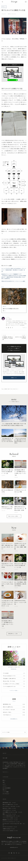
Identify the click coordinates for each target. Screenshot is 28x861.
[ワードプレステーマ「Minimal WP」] (14, 361)
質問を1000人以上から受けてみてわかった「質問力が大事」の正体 (20, 508)
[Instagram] (6, 327)
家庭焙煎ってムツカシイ (10, 819)
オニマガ (5, 858)
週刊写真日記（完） (9, 802)
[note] (12, 327)
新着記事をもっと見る (13, 633)
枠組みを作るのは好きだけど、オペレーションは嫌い (14, 281)
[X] (10, 327)
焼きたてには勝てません (10, 804)
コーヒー (5, 786)
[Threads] (8, 327)
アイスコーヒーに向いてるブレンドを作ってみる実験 (7, 584)
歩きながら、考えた (10, 808)
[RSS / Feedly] (19, 853)
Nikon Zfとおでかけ (10, 826)
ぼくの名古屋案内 (7, 788)
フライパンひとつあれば (10, 830)
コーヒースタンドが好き (10, 817)
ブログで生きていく (10, 810)
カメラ (4, 784)
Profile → (24, 327)
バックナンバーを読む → (14, 690)
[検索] (2, 2)
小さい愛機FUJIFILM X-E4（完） (13, 812)
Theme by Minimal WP (11, 858)
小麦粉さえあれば (9, 828)
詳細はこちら (14, 377)
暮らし (4, 780)
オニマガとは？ (6, 793)
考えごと (4, 6)
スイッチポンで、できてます (11, 806)
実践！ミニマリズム (10, 814)
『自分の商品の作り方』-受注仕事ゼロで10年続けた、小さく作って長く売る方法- (7, 440)
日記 (4, 782)
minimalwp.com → (14, 847)
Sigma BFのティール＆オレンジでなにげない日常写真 (7, 565)
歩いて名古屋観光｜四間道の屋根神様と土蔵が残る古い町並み (20, 584)
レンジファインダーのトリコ (11, 821)
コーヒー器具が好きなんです (11, 816)
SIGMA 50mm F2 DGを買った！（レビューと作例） (20, 602)
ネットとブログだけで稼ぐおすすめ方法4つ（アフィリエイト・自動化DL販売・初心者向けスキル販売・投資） (14, 270)
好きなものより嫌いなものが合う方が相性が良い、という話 (7, 471)
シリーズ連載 (6, 791)
